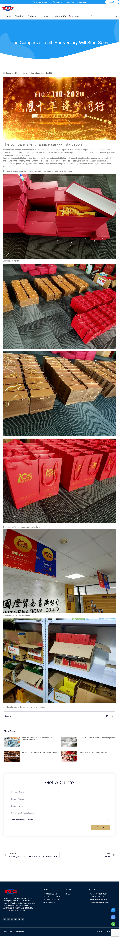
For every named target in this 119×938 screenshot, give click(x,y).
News (45, 16)
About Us (19, 16)
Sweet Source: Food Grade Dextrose (93, 752)
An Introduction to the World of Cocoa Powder (39, 752)
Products (32, 16)
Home (9, 16)
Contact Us (60, 16)
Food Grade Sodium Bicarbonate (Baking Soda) (97, 738)
